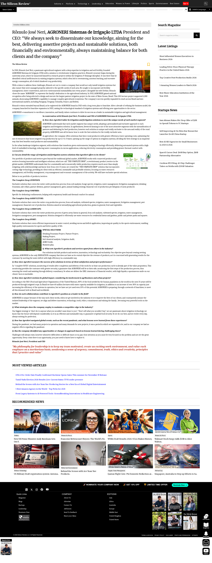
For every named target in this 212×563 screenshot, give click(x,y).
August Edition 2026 (175, 495)
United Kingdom (115, 516)
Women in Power (123, 4)
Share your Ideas (70, 516)
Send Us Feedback (70, 512)
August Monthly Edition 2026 (159, 495)
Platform (69, 4)
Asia (110, 498)
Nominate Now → (147, 485)
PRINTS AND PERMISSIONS (182, 535)
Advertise (67, 501)
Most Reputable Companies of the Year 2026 (175, 515)
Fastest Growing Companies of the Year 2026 (190, 496)
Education (109, 4)
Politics (144, 4)
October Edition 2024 (21, 25)
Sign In (185, 4)
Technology (82, 4)
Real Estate (174, 4)
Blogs (20, 501)
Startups (22, 505)
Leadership (96, 4)
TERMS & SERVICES (147, 535)
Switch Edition (8, 9)
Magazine (22, 498)
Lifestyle (135, 4)
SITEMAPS (195, 535)
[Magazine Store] (6, 548)
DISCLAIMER (169, 535)
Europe (111, 509)
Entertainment (162, 4)
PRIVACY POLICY (159, 535)
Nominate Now (24, 512)
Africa (111, 501)
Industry (58, 4)
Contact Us (68, 505)
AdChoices (67, 509)
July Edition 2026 (159, 513)
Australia (112, 505)
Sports (151, 4)
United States (114, 520)
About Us (67, 498)
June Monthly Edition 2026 (190, 514)
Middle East (113, 512)
